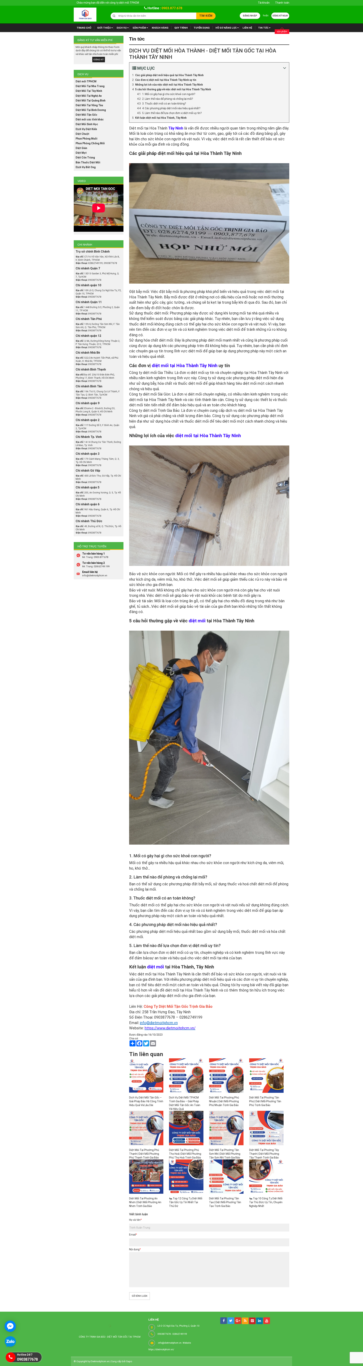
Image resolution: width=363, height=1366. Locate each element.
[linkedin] (259, 1321)
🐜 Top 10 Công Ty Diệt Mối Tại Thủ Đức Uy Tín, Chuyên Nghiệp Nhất (265, 1202)
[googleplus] (238, 1320)
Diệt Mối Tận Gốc (86, 114)
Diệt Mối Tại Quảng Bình (90, 100)
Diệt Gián (81, 148)
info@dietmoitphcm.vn (159, 1022)
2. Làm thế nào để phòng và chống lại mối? (167, 98)
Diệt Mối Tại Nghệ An (89, 95)
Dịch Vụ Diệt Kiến (86, 129)
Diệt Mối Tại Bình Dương (91, 110)
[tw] (230, 1320)
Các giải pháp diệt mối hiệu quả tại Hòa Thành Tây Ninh (169, 75)
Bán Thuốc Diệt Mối (88, 162)
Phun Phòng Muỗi (86, 138)
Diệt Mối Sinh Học (87, 124)
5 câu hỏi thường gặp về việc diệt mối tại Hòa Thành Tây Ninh (173, 89)
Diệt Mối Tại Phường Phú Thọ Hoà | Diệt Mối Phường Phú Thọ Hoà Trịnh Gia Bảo (185, 1153)
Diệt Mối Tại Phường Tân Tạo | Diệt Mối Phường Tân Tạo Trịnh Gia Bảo (225, 1202)
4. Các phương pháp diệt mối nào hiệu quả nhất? (171, 108)
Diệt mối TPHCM (86, 81)
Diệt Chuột (82, 133)
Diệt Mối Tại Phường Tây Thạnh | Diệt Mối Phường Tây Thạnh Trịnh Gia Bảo (264, 1153)
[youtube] (266, 1320)
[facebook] (223, 1320)
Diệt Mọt (81, 152)
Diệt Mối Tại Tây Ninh (89, 90)
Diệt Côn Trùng (85, 157)
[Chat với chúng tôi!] (10, 1326)
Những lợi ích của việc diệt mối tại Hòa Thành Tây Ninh (169, 84)
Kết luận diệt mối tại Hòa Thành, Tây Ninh (161, 117)
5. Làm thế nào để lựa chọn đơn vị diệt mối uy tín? (172, 113)
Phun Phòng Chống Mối (90, 143)
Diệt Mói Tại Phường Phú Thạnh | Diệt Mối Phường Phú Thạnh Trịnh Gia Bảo (144, 1153)
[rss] (245, 1321)
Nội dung (135, 1249)
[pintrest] (252, 1321)
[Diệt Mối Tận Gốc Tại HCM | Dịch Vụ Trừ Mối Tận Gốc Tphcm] (85, 14)
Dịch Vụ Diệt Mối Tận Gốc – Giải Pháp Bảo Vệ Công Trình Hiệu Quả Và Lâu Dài (146, 1101)
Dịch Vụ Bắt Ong (86, 167)
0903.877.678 (171, 8)
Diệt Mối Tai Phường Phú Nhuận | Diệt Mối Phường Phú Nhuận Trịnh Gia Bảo (224, 1101)
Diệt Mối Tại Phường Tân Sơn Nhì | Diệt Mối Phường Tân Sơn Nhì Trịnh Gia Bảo (224, 1153)
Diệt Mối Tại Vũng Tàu (89, 105)
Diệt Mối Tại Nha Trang (90, 86)
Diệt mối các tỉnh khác (90, 119)
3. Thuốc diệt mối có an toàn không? (164, 103)
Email (133, 1234)
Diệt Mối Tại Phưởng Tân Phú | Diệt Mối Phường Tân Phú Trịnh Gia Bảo (265, 1101)
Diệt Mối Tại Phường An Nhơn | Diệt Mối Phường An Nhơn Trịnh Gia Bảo (145, 1202)
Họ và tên (135, 1219)
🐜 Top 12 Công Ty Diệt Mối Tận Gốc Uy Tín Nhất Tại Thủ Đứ (185, 1202)
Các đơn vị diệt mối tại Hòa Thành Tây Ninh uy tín (165, 79)
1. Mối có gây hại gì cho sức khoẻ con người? (168, 94)
